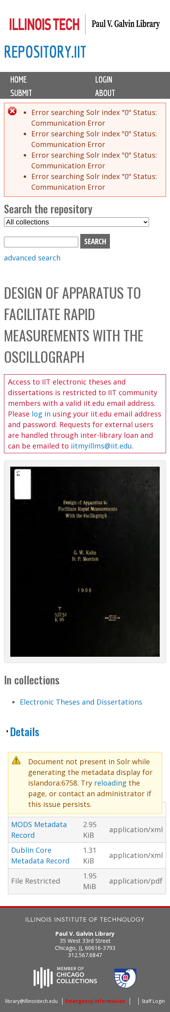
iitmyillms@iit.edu (101, 445)
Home (18, 79)
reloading (110, 783)
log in (41, 413)
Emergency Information (95, 1001)
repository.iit (45, 51)
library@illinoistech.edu (31, 1001)
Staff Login (153, 1001)
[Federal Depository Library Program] (125, 986)
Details (24, 731)
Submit (21, 93)
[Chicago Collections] (65, 986)
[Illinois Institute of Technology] (85, 920)
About (105, 93)
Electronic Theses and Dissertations (81, 702)
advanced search (32, 257)
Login (103, 79)
